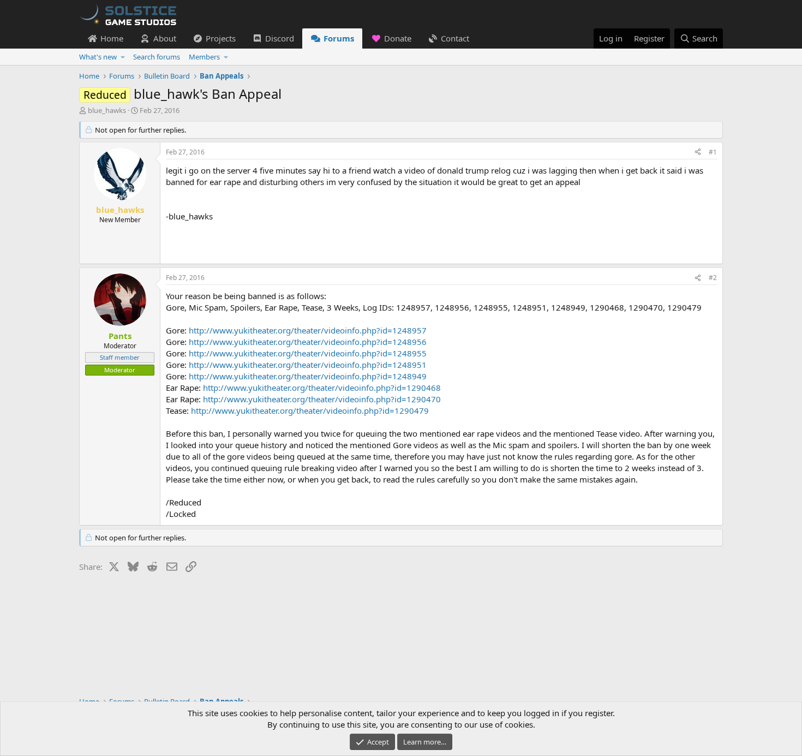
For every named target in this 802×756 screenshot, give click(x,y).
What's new (98, 57)
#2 (713, 277)
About (164, 38)
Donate (397, 38)
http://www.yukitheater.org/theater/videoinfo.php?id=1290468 (322, 387)
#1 (713, 152)
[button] (123, 57)
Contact (455, 38)
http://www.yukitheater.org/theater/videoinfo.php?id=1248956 (308, 341)
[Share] (698, 152)
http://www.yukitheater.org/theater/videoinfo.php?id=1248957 (308, 330)
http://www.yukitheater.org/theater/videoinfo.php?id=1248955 (308, 353)
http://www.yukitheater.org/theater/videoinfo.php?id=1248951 (308, 364)
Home (111, 38)
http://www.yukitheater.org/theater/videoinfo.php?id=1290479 (310, 410)
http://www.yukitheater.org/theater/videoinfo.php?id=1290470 (322, 399)
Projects (221, 38)
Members (204, 57)
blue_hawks (107, 110)
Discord (279, 38)
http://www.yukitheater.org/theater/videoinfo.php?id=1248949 (308, 376)
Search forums (156, 57)
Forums (339, 38)
